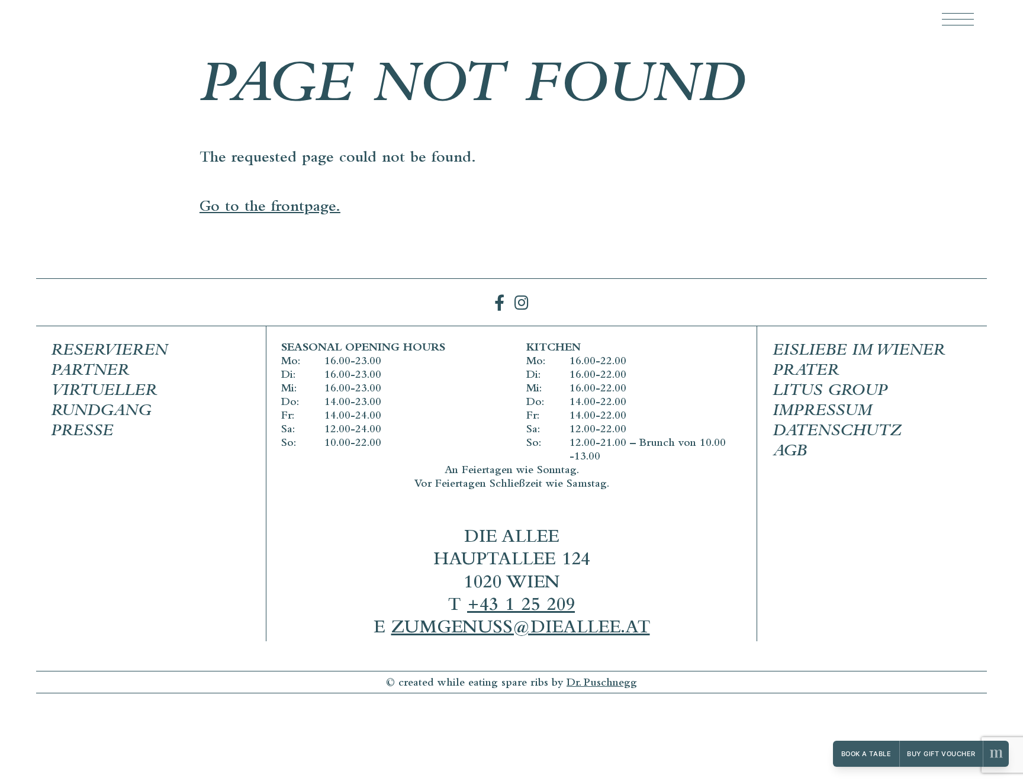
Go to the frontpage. (270, 208)
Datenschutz (837, 432)
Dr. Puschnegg (602, 683)
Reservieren (109, 351)
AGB (790, 452)
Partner (90, 372)
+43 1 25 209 (521, 606)
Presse (82, 432)
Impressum (822, 412)
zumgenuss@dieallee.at (520, 629)
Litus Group (830, 392)
